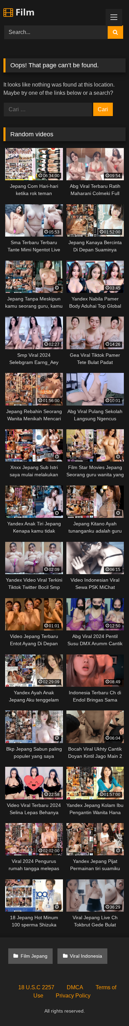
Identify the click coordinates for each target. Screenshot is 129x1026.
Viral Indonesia (86, 956)
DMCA (75, 987)
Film (24, 12)
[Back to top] (107, 1005)
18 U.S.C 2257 (36, 987)
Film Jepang (34, 956)
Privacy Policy (73, 996)
